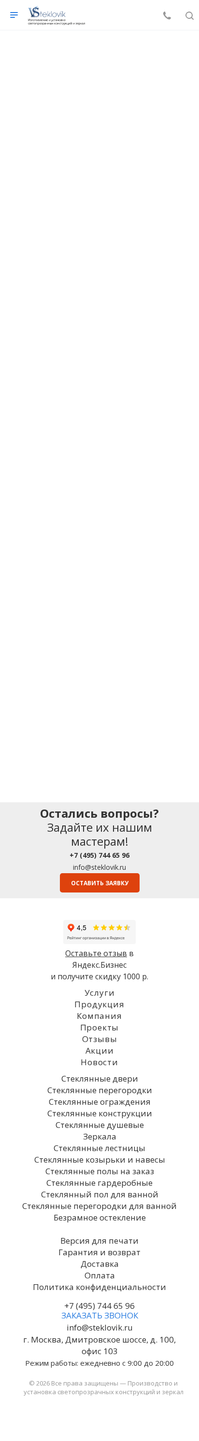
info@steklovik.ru (99, 867)
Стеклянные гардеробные (99, 1182)
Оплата (100, 1275)
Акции (99, 1050)
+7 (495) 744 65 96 (99, 1305)
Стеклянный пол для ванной (99, 1194)
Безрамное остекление (100, 1217)
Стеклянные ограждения (100, 1101)
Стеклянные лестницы (99, 1147)
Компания (99, 1015)
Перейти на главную (99, 278)
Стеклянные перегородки (99, 1090)
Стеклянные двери (99, 1078)
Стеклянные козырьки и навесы (99, 1159)
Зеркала (99, 1136)
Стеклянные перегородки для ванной (99, 1205)
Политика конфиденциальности (99, 1286)
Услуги (100, 992)
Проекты (99, 1027)
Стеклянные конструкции (99, 1113)
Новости (99, 1062)
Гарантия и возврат (99, 1252)
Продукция (99, 1004)
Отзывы (99, 1038)
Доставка (100, 1263)
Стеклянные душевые (100, 1124)
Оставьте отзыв (96, 953)
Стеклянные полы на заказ (99, 1171)
